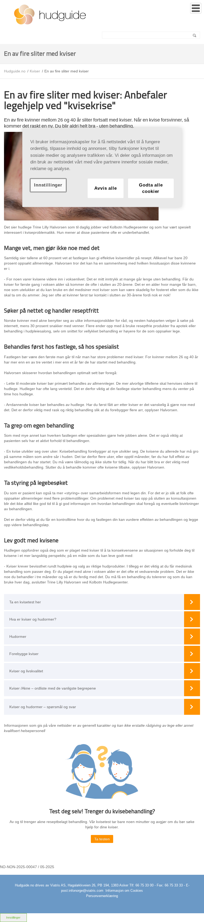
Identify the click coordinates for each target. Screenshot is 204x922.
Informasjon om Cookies (124, 891)
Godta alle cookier (151, 188)
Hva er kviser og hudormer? (32, 619)
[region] (102, 167)
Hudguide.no (15, 71)
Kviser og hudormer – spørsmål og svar (42, 707)
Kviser (35, 71)
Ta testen (102, 839)
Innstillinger (13, 917)
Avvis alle (105, 188)
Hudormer (17, 636)
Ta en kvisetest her (25, 602)
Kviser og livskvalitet (26, 671)
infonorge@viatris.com (86, 891)
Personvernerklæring (102, 896)
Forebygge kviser (24, 654)
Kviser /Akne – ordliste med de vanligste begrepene (52, 688)
